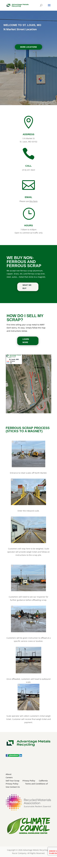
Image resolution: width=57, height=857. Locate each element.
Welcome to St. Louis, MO (22, 25)
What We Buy (27, 286)
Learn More (26, 340)
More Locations (28, 47)
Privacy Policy (29, 780)
